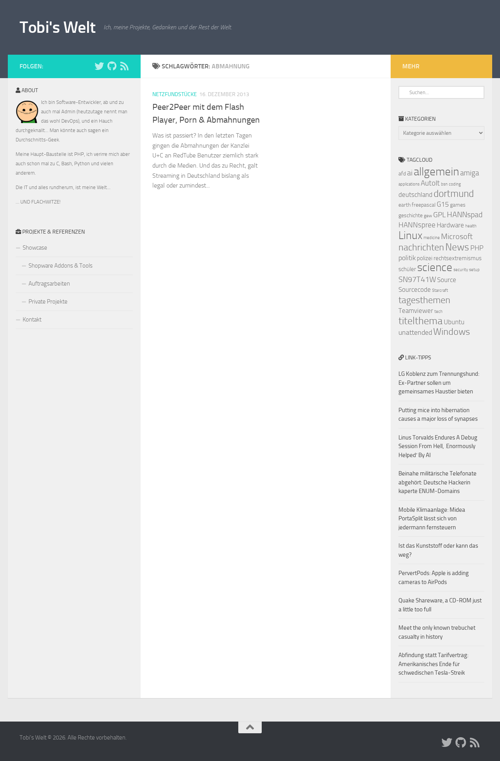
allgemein (436, 172)
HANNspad (464, 214)
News (457, 247)
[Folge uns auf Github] (111, 66)
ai (409, 172)
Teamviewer (415, 310)
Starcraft (440, 290)
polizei (424, 258)
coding (455, 184)
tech (438, 311)
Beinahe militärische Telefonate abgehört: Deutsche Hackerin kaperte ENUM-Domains (437, 482)
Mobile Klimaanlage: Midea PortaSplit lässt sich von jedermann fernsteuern (431, 518)
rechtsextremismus (458, 258)
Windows (451, 331)
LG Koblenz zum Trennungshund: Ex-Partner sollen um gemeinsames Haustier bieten (438, 382)
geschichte (410, 215)
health (471, 226)
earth (404, 205)
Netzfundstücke (174, 94)
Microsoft (457, 236)
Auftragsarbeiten (49, 283)
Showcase (35, 247)
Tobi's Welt (58, 27)
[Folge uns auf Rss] (124, 66)
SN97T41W (417, 279)
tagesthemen (424, 299)
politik (407, 258)
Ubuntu (454, 322)
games (458, 205)
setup (474, 269)
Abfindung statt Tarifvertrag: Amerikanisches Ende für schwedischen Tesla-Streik (433, 664)
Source (446, 280)
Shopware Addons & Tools (61, 265)
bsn (444, 184)
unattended (415, 332)
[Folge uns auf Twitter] (99, 66)
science (434, 267)
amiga (469, 172)
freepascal (424, 205)
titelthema (420, 321)
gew (428, 215)
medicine (431, 237)
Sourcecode (414, 289)
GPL (439, 214)
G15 (443, 204)
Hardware (450, 225)
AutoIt (430, 183)
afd (402, 173)
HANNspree (417, 224)
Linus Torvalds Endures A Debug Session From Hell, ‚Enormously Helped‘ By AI (437, 446)
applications (409, 184)
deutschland (415, 194)
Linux (410, 235)
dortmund (454, 193)
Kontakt (32, 319)
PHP (477, 248)
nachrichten (421, 247)
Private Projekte (48, 301)
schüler (407, 269)
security (461, 269)
